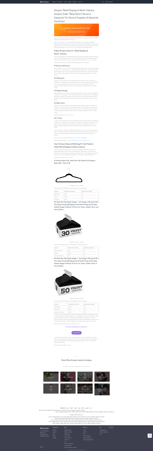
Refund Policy (67, 433)
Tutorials (85, 432)
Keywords (55, 432)
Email (79, 408)
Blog (84, 433)
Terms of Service (67, 437)
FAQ (65, 441)
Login (106, 1)
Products (54, 1)
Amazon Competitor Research (70, 447)
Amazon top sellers (76, 137)
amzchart (69, 140)
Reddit (71, 408)
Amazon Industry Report (88, 439)
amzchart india (70, 157)
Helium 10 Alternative (68, 443)
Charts (65, 1)
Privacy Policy (67, 435)
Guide (84, 430)
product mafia (70, 115)
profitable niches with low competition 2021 (81, 140)
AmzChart (58, 42)
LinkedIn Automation (104, 432)
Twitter (67, 408)
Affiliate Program (67, 430)
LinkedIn (87, 408)
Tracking (54, 437)
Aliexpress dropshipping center (73, 323)
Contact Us (66, 439)
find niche (69, 345)
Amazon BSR (87, 340)
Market (69, 1)
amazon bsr (87, 60)
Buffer (82, 408)
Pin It (91, 408)
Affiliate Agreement (68, 432)
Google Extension (68, 445)
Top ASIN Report (86, 435)
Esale (101, 433)
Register (111, 1)
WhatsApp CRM (103, 430)
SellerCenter (64, 42)
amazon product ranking (71, 47)
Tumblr (75, 408)
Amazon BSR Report (87, 437)
